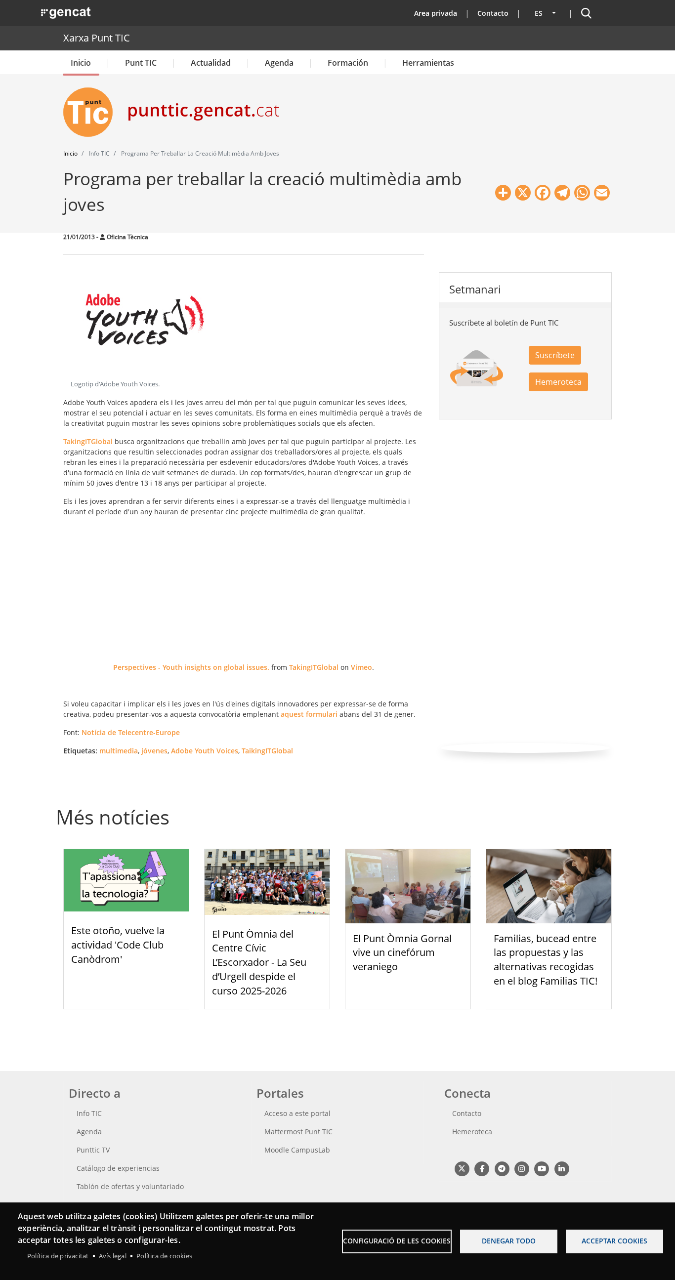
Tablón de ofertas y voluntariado (130, 1186)
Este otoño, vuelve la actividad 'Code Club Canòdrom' (118, 945)
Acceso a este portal (297, 1113)
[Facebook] (481, 1168)
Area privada (435, 13)
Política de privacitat (57, 1255)
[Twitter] (462, 1168)
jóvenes (154, 750)
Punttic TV (93, 1150)
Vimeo (361, 667)
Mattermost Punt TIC (298, 1131)
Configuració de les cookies (397, 1240)
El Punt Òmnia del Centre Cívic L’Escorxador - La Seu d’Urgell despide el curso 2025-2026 (259, 962)
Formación (348, 62)
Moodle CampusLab (297, 1150)
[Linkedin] (561, 1168)
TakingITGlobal (88, 441)
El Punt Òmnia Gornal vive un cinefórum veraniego (402, 953)
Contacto (492, 13)
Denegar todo (509, 1240)
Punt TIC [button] (141, 62)
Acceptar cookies (614, 1240)
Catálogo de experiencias (118, 1168)
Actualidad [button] (211, 62)
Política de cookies (164, 1255)
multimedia (118, 750)
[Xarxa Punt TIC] (92, 112)
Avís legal (113, 1255)
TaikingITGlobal (267, 750)
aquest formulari (309, 714)
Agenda (279, 62)
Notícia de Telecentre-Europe (131, 732)
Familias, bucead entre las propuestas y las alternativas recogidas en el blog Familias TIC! (545, 960)
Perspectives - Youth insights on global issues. (191, 667)
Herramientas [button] (428, 62)
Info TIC (89, 1113)
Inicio (81, 62)
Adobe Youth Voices (204, 750)
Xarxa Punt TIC (96, 37)
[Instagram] (521, 1168)
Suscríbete (555, 355)
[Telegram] (502, 1168)
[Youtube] (542, 1168)
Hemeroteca (558, 381)
